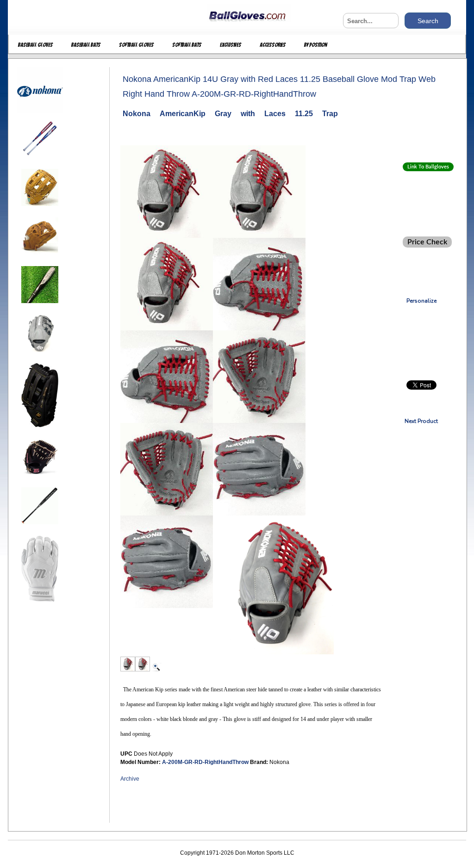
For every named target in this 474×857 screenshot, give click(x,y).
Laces (275, 114)
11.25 (304, 114)
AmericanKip (183, 114)
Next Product (421, 421)
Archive (129, 779)
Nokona (136, 114)
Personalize (421, 300)
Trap (330, 114)
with (248, 114)
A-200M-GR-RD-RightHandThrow (206, 762)
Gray (223, 114)
